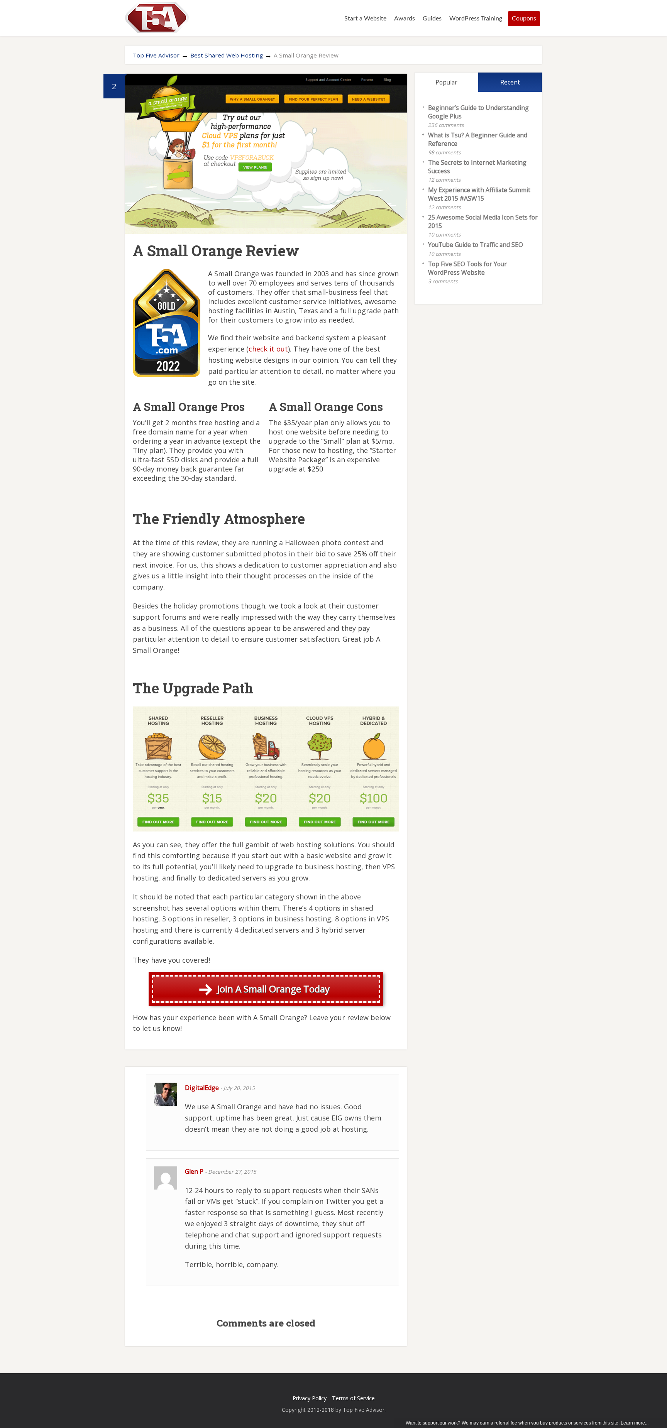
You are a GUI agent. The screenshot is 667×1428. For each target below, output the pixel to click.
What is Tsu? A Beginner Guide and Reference (477, 139)
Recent (510, 82)
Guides (432, 18)
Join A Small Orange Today (273, 988)
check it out (268, 348)
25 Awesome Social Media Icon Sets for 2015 (483, 221)
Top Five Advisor (156, 55)
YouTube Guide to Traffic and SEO (475, 244)
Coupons (524, 18)
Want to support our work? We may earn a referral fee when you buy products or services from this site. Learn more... (527, 1423)
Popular (446, 82)
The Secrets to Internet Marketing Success (477, 166)
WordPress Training (475, 18)
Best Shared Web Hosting (226, 55)
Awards (404, 18)
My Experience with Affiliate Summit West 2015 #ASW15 (479, 194)
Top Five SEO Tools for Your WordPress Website (467, 268)
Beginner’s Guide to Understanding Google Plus (478, 111)
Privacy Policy (310, 1398)
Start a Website (365, 18)
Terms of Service (353, 1398)
